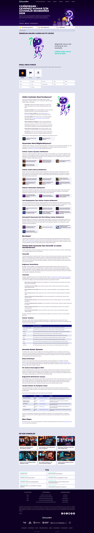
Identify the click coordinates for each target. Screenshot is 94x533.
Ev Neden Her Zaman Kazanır (46, 495)
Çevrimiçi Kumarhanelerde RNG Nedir (46, 500)
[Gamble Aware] (59, 523)
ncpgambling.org (42, 400)
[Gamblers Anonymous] (30, 523)
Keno (28, 496)
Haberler (73, 1)
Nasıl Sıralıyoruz (65, 500)
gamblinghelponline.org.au (43, 409)
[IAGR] (24, 523)
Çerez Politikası (37, 531)
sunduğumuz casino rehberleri (33, 148)
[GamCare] (37, 523)
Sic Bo (28, 498)
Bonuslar (54, 1)
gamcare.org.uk (41, 406)
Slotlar (28, 500)
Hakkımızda (65, 495)
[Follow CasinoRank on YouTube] (69, 513)
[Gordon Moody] (45, 523)
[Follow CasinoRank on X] (67, 513)
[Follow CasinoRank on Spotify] (72, 513)
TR (20, 513)
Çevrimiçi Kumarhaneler (40, 1)
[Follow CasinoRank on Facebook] (62, 513)
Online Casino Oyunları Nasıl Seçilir (46, 496)
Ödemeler (61, 1)
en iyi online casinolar (30, 241)
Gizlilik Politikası (65, 502)
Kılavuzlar (67, 1)
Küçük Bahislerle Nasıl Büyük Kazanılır (46, 498)
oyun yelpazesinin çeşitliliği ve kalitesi (38, 118)
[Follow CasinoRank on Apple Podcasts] (74, 513)
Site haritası (57, 531)
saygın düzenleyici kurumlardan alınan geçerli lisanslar (60, 276)
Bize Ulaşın (65, 496)
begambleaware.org (42, 403)
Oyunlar (49, 1)
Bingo (28, 495)
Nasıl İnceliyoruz (65, 498)
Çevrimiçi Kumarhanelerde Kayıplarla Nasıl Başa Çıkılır (46, 502)
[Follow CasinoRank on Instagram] (64, 513)
